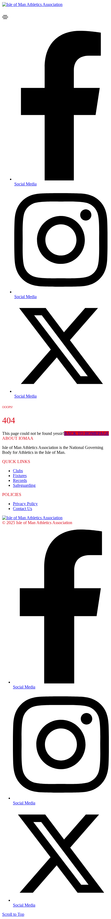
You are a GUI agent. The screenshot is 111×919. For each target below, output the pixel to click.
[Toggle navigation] (5, 17)
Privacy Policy (25, 503)
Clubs (18, 470)
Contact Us (22, 508)
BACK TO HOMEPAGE (86, 433)
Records (20, 480)
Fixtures (20, 475)
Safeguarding (24, 485)
